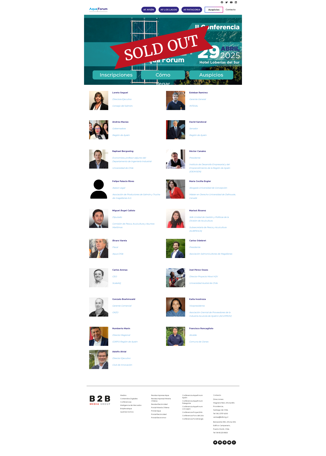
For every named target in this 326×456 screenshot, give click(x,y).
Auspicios (211, 75)
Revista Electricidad (159, 404)
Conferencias (125, 402)
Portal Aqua (156, 411)
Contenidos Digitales (129, 399)
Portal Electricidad (158, 414)
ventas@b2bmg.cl (220, 417)
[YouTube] (231, 2)
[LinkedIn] (236, 2)
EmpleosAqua (126, 408)
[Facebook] (222, 2)
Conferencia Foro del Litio (193, 415)
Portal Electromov (158, 418)
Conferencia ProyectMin (192, 412)
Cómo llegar (163, 75)
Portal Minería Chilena (160, 407)
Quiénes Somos (126, 412)
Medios (123, 395)
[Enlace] (98, 10)
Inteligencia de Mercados (130, 405)
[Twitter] (226, 2)
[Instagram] (234, 442)
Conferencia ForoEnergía (192, 419)
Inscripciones (116, 75)
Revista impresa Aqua (160, 395)
